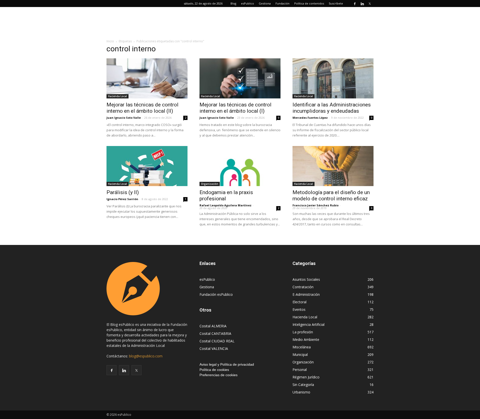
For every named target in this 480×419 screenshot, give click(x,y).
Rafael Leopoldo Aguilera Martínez (226, 205)
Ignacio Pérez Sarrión (122, 199)
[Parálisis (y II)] (147, 166)
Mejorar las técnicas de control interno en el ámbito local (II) (142, 108)
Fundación (283, 3)
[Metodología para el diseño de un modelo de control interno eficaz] (333, 166)
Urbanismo (301, 392)
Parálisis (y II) (122, 192)
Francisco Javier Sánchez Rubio (315, 205)
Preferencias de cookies (219, 375)
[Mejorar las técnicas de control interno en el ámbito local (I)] (240, 78)
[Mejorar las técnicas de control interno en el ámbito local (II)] (147, 78)
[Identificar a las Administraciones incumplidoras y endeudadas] (333, 78)
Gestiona (265, 3)
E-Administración (306, 294)
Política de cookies (214, 370)
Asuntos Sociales (306, 279)
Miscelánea (301, 347)
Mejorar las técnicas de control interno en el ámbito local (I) (236, 108)
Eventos (299, 309)
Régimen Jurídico (306, 377)
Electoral (299, 302)
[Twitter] (370, 4)
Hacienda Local (117, 96)
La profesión (302, 332)
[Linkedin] (362, 4)
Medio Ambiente (305, 339)
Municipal (300, 354)
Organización (209, 184)
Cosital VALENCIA (214, 348)
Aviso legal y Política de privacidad (227, 364)
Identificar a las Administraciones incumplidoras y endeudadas (331, 108)
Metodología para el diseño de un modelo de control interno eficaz (331, 195)
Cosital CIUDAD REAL (217, 341)
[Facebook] (354, 4)
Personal (299, 369)
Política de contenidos (309, 3)
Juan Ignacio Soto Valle (123, 117)
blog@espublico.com (145, 356)
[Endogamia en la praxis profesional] (240, 166)
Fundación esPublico (216, 294)
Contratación (303, 287)
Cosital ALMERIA (213, 326)
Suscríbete (336, 3)
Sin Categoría (303, 384)
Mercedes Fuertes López (310, 117)
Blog (233, 3)
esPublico (247, 3)
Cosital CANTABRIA (215, 333)
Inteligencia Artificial (308, 324)
